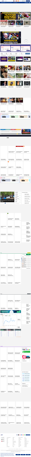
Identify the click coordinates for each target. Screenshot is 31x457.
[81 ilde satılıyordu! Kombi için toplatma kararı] (11, 43)
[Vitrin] (16, 0)
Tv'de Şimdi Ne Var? (24, 376)
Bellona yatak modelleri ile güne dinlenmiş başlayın (4, 423)
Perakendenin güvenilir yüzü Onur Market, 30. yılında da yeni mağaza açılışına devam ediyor (18, 423)
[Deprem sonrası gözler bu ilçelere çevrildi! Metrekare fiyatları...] (24, 338)
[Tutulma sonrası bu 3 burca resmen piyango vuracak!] (3, 100)
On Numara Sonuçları (27, 396)
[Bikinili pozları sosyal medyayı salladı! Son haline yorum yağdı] (18, 373)
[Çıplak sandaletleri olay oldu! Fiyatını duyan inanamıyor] (1, 43)
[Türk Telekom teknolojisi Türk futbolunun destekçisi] (3, 435)
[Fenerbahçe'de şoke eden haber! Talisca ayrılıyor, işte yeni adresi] (10, 295)
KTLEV (15, 351)
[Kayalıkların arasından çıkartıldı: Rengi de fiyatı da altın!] (3, 254)
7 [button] (9, 218)
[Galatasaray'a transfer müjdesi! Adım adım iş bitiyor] (3, 276)
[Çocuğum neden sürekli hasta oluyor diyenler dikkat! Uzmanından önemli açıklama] (11, 107)
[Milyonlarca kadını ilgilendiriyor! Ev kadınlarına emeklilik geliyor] (24, 321)
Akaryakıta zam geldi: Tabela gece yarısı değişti (28, 325)
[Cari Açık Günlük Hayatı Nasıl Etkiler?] (27, 164)
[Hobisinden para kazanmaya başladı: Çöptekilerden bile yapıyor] (19, 427)
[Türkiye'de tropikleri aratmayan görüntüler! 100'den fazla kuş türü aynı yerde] (19, 179)
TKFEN (8, 351)
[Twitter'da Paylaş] (26, 402)
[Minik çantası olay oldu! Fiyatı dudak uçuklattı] (18, 365)
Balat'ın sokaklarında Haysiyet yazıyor (26, 431)
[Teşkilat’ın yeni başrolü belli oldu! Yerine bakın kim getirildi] (18, 250)
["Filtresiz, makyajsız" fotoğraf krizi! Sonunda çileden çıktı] (3, 168)
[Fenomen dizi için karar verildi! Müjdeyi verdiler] (27, 183)
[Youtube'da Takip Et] (28, 365)
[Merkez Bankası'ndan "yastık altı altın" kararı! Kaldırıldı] (24, 329)
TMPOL (1, 350)
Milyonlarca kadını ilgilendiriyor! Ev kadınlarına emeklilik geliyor (28, 321)
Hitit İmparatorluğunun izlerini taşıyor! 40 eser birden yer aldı (28, 252)
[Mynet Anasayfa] (3, 0)
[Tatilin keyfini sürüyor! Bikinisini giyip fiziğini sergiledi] (10, 380)
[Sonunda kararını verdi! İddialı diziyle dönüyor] (3, 380)
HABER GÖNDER (27, 2)
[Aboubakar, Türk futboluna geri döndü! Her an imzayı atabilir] (5, 43)
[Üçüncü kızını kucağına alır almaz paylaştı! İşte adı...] (10, 388)
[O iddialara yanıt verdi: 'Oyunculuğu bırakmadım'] (19, 100)
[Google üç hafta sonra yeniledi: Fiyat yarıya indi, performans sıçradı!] (27, 435)
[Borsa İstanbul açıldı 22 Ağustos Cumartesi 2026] (19, 171)
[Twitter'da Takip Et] (24, 365)
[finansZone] (26, 131)
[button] (19, 1)
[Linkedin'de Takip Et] (26, 365)
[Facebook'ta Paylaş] (25, 402)
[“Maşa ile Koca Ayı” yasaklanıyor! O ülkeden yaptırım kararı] (19, 107)
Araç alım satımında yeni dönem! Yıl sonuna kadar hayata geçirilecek (28, 334)
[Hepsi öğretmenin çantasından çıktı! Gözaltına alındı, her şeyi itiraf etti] (2, 43)
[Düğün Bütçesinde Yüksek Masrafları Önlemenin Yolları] (27, 68)
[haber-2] (9, 152)
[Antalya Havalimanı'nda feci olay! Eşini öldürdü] (10, 254)
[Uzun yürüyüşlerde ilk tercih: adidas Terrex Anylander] (11, 187)
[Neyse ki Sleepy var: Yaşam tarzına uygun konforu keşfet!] (10, 43)
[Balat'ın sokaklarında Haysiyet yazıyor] (27, 427)
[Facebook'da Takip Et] (22, 365)
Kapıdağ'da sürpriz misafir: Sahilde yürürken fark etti (28, 239)
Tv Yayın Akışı (23, 375)
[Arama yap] (20, 1)
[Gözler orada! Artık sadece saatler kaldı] (3, 316)
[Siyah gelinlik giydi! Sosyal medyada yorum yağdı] (10, 403)
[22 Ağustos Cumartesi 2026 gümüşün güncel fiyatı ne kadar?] (3, 246)
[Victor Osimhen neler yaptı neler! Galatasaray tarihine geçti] (13, 43)
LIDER (8, 350)
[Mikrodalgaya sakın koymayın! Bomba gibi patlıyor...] (18, 238)
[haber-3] (15, 152)
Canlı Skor (29, 268)
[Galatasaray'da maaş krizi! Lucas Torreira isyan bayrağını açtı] (18, 272)
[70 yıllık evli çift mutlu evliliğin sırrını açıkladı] (27, 171)
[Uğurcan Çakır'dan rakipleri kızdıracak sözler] (18, 231)
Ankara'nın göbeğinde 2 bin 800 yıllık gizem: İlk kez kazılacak (28, 247)
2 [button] (2, 218)
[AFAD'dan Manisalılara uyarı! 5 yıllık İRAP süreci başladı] (10, 37)
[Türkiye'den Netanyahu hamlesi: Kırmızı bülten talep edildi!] (3, 187)
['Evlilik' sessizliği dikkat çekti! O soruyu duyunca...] (3, 388)
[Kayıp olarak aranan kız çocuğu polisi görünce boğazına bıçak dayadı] (18, 43)
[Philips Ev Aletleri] (13, 0)
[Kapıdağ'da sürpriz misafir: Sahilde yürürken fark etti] (24, 239)
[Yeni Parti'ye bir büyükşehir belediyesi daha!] (10, 246)
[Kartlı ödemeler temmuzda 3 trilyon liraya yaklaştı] (11, 427)
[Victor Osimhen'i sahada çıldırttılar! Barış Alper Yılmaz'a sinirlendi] (18, 279)
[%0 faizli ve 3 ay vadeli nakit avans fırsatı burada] (27, 75)
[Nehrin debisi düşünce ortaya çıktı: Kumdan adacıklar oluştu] (19, 75)
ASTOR (15, 350)
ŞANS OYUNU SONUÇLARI (25, 387)
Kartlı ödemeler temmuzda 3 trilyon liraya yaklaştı (11, 431)
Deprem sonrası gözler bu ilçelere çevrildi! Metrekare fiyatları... (28, 338)
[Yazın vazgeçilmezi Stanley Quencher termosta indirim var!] (10, 238)
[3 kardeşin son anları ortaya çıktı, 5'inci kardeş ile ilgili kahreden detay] (12, 43)
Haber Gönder (28, 450)
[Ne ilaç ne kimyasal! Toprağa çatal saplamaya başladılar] (27, 104)
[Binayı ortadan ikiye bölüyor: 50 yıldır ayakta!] (24, 256)
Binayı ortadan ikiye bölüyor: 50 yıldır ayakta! (28, 256)
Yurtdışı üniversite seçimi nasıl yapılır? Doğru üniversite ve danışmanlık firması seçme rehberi (3, 431)
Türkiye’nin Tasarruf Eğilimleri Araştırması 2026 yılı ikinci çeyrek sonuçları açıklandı (12, 423)
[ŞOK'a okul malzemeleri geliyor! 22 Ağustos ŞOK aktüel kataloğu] (11, 171)
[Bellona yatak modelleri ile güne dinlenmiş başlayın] (3, 419)
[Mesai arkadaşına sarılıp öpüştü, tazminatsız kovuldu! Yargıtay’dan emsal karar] (18, 312)
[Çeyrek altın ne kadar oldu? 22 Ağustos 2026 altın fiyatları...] (11, 164)
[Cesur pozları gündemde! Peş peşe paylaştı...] (18, 396)
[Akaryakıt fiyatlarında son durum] (11, 435)
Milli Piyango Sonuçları (27, 389)
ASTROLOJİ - (20, 58)
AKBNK (15, 349)
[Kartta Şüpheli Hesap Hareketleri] (11, 179)
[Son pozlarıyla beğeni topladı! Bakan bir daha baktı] (3, 369)
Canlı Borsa (29, 309)
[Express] (18, 0)
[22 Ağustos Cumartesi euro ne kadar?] (11, 75)
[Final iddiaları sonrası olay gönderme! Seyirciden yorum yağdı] (3, 400)
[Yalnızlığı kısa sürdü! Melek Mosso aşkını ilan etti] (16, 43)
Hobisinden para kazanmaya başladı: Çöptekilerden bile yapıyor (19, 431)
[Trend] (15, 0)
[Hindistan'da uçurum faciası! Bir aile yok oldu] (8, 43)
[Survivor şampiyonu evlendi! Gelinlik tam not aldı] (10, 373)
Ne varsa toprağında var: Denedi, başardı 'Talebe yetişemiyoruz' (27, 423)
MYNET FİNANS (4, 55)
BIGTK (1, 349)
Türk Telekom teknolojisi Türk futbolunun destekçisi (4, 438)
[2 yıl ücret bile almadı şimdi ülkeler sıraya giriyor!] (19, 164)
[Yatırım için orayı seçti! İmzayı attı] (3, 235)
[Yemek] (17, 0)
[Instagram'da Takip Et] (25, 365)
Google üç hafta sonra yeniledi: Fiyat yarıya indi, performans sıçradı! (27, 439)
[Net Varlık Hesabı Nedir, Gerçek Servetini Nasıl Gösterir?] (11, 100)
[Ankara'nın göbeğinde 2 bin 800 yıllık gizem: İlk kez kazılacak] (24, 248)
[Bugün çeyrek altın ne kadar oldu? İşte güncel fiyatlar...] (11, 68)
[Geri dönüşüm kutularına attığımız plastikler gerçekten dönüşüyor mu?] (10, 231)
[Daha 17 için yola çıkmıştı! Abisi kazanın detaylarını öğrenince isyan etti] (10, 396)
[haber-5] (28, 152)
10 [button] (13, 218)
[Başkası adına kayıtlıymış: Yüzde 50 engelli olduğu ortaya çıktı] (9, 43)
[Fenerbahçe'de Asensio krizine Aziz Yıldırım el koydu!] (3, 43)
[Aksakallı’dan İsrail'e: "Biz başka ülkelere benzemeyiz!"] (19, 187)
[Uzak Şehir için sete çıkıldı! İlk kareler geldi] (3, 72)
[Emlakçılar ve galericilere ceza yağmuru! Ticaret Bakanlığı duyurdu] (18, 320)
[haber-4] (21, 152)
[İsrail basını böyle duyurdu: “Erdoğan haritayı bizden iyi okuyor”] (20, 43)
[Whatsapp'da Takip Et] (29, 365)
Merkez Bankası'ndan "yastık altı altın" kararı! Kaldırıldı (28, 329)
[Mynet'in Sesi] (3, 59)
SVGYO (8, 349)
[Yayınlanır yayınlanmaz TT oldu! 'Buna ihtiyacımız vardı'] (3, 179)
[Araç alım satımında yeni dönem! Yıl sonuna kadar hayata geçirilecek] (24, 334)
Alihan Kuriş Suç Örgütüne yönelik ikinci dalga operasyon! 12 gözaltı (9, 2)
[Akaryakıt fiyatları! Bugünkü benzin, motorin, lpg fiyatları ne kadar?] (19, 68)
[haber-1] (3, 152)
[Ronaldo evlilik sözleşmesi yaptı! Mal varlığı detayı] (18, 403)
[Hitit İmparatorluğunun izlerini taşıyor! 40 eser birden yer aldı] (24, 252)
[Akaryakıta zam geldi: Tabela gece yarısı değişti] (24, 325)
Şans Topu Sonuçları (27, 394)
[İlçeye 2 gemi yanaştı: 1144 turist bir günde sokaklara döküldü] (24, 243)
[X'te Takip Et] (18, 450)
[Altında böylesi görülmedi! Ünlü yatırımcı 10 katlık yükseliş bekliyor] (7, 43)
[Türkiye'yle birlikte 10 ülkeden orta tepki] (3, 107)
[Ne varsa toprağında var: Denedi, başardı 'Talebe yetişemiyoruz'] (27, 419)
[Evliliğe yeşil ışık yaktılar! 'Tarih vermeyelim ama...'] (10, 365)
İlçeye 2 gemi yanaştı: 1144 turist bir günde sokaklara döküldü (28, 243)
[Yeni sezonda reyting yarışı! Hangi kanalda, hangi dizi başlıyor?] (18, 384)
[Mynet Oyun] (11, 59)
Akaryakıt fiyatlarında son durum (11, 438)
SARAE (1, 351)
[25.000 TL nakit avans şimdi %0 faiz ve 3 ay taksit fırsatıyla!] (6, 43)
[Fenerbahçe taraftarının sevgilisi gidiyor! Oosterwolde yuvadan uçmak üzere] (18, 291)
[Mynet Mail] (29, 2)
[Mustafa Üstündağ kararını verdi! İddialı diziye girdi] (19, 43)
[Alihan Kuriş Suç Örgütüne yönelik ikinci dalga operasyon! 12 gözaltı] (0, 43)
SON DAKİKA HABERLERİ (3, 2)
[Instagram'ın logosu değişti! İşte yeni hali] (19, 435)
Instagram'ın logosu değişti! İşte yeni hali (18, 438)
